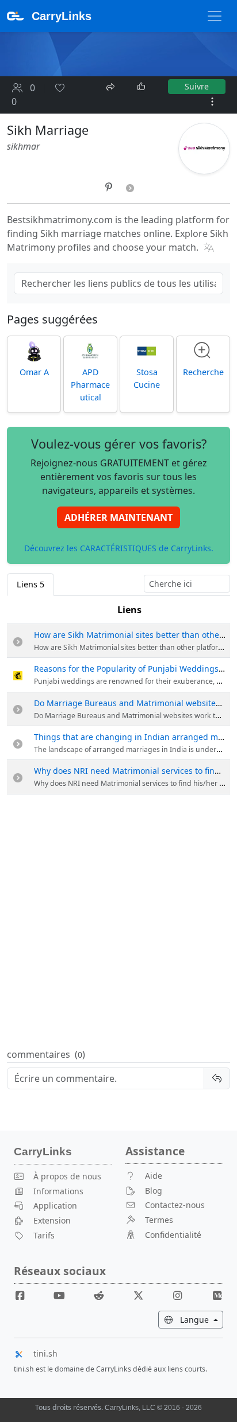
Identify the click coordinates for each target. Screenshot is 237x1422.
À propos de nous (67, 1176)
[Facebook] (25, 1295)
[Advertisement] (118, 922)
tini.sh (45, 1353)
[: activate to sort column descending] (18, 610)
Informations (58, 1191)
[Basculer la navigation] (214, 16)
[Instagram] (182, 1295)
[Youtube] (64, 1295)
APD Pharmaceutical (90, 384)
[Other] (130, 187)
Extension (52, 1220)
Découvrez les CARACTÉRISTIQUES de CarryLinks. (118, 548)
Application (55, 1205)
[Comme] (142, 86)
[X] (143, 1295)
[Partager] (111, 85)
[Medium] (217, 1295)
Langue (200, 1319)
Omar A (34, 372)
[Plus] (212, 101)
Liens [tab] (30, 584)
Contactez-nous (175, 1204)
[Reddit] (103, 1295)
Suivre (197, 86)
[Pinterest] (110, 187)
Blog (153, 1190)
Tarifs (44, 1235)
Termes (159, 1219)
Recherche (203, 372)
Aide (153, 1175)
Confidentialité (173, 1234)
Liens (129, 609)
